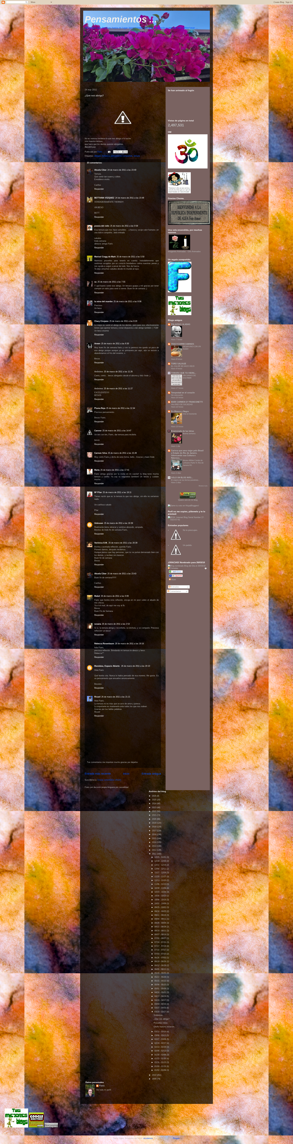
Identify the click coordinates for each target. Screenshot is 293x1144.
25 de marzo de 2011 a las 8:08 (127, 301)
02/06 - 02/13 (160, 1051)
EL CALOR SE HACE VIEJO (182, 366)
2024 (154, 803)
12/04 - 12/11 (160, 869)
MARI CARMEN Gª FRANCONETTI (187, 402)
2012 (154, 850)
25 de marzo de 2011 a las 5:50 (130, 257)
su (95, 282)
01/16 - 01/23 (160, 1062)
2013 (154, 846)
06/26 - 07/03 (160, 957)
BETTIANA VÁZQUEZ (104, 198)
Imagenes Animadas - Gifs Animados (184, 251)
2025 (154, 800)
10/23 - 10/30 (160, 892)
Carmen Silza (100, 453)
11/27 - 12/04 (160, 872)
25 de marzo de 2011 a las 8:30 (115, 343)
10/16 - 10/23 (160, 896)
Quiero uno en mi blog (187, 500)
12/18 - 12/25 (160, 861)
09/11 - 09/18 (160, 915)
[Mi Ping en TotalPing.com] (51, 1127)
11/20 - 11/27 (160, 876)
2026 (154, 796)
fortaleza (106, 156)
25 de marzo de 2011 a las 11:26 (118, 371)
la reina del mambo (103, 301)
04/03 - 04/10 (160, 1004)
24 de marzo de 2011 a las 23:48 (129, 198)
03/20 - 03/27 (160, 1012)
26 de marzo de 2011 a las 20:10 (135, 666)
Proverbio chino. (161, 1023)
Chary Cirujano (101, 321)
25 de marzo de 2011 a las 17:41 (114, 470)
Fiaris (102, 1086)
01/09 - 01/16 (160, 1066)
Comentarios (175, 591)
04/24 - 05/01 (160, 992)
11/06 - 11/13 (160, 884)
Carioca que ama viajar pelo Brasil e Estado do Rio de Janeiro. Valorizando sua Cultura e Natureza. (187, 454)
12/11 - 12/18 (160, 865)
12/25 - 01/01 (160, 857)
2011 (154, 854)
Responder (99, 189)
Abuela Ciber (100, 170)
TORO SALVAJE (178, 364)
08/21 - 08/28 (160, 927)
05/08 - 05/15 (160, 984)
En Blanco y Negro (180, 411)
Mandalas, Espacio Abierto (107, 666)
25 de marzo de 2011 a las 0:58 (124, 226)
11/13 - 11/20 (160, 880)
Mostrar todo (203, 486)
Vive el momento (190, 414)
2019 (154, 823)
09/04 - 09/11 (160, 919)
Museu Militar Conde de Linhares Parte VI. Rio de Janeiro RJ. (193, 462)
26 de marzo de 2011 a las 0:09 (115, 596)
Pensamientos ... (121, 19)
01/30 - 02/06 (160, 1055)
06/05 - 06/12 (160, 969)
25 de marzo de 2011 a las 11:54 (120, 408)
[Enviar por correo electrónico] (114, 151)
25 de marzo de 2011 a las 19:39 (118, 523)
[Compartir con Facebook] (123, 151)
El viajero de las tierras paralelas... (185, 480)
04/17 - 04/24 (160, 996)
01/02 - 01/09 (160, 1070)
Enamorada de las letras (182, 431)
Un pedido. (187, 545)
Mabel (97, 596)
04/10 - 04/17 (160, 1000)
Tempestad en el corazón (183, 392)
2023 (154, 807)
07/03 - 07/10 (160, 954)
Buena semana (189, 434)
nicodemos (148, 1138)
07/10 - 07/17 (160, 950)
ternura (137, 156)
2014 (154, 842)
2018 (154, 827)
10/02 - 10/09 (160, 903)
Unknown (98, 523)
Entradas (174, 587)
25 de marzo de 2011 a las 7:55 (111, 282)
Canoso (97, 430)
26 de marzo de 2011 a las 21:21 (115, 697)
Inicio (126, 773)
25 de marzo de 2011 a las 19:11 (117, 492)
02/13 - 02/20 (160, 1047)
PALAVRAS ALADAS (180, 324)
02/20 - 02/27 (160, 1043)
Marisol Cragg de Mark (105, 257)
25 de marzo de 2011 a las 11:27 (118, 388)
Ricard (97, 697)
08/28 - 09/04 (160, 923)
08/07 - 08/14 (160, 934)
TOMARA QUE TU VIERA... (183, 373)
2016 (154, 834)
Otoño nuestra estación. (164, 1027)
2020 (154, 819)
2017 (154, 830)
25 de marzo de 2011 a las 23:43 (121, 573)
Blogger (176, 1138)
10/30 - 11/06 (160, 888)
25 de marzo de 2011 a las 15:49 (122, 453)
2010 (154, 1075)
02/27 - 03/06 (160, 1039)
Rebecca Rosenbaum (104, 643)
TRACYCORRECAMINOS (182, 344)
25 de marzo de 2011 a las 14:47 (116, 430)
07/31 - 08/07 (160, 938)
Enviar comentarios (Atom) (109, 780)
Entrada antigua (151, 773)
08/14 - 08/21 (160, 931)
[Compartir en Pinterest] (126, 151)
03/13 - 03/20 (160, 1031)
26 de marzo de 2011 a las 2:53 (116, 624)
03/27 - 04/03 (160, 1008)
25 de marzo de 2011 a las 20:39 (123, 543)
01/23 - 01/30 (160, 1058)
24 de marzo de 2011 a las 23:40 (121, 170)
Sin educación (177, 395)
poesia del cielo (101, 226)
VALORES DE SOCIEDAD (182, 404)
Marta (96, 470)
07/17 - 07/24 (160, 946)
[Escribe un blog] (117, 151)
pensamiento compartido (121, 156)
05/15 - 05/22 (160, 981)
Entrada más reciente (98, 773)
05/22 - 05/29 (160, 977)
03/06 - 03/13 (160, 1035)
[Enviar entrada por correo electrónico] (109, 152)
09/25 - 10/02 (160, 907)
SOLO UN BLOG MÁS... (182, 477)
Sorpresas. (158, 1015)
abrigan (97, 156)
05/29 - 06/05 (160, 973)
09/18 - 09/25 (160, 911)
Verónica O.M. (101, 543)
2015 (154, 838)
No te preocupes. (190, 530)
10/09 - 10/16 (160, 900)
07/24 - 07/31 (160, 942)
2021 (154, 815)
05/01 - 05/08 (160, 988)
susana (97, 624)
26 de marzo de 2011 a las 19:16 (129, 643)
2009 (154, 1079)
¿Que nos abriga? (161, 1019)
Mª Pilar (98, 492)
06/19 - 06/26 (160, 961)
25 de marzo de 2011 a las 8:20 (123, 321)
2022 (154, 811)
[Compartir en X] (120, 151)
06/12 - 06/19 (160, 965)
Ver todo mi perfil (103, 1090)
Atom (173, 579)
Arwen (97, 343)
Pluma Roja (99, 408)
